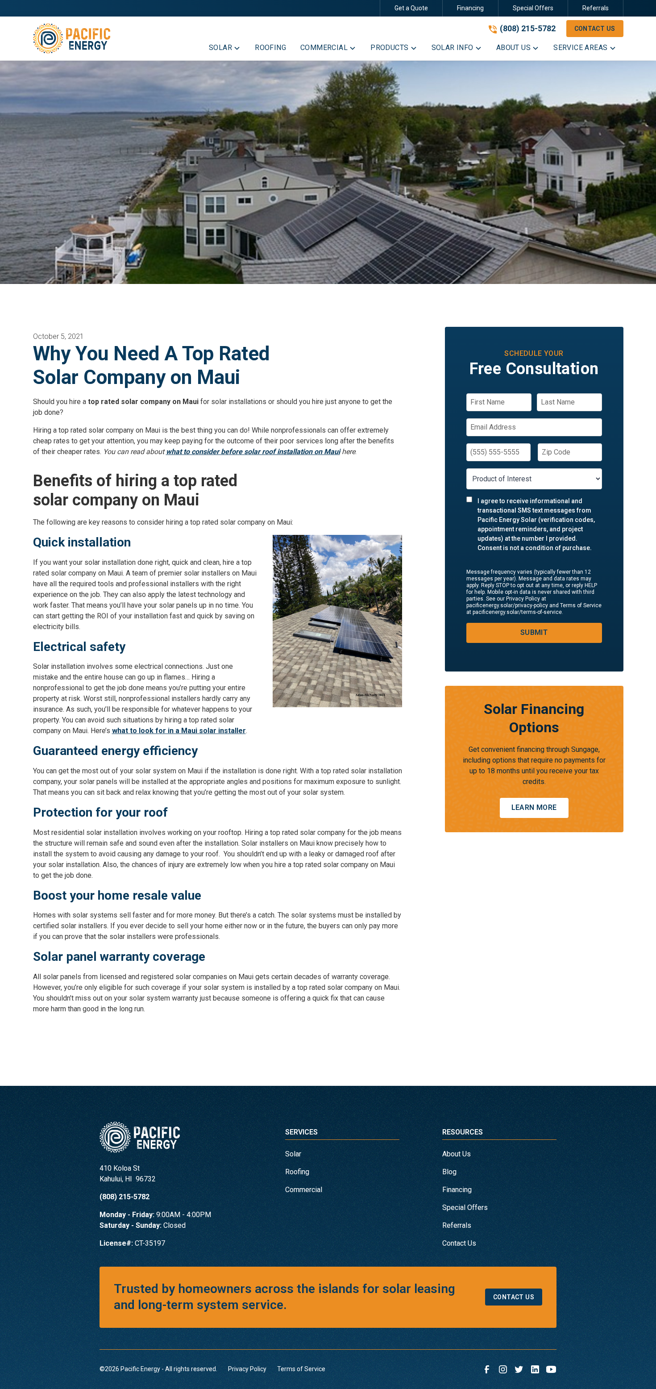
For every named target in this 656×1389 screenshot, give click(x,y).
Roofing (297, 1172)
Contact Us (594, 28)
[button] (225, 49)
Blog (449, 1172)
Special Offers (533, 8)
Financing (470, 8)
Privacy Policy (247, 1368)
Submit (534, 632)
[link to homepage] (71, 38)
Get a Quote (411, 8)
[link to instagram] (503, 1369)
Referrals (595, 8)
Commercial (303, 1189)
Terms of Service (301, 1368)
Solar (293, 1154)
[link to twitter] (519, 1369)
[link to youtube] (551, 1369)
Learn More (534, 807)
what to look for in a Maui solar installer (179, 730)
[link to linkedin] (535, 1369)
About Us (456, 1154)
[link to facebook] (487, 1369)
